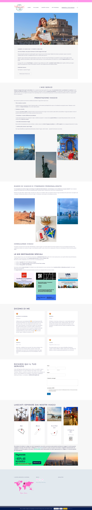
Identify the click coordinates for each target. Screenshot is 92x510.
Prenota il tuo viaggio (68, 7)
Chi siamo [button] (36, 7)
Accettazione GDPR (51, 387)
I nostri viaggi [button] (45, 7)
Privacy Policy (38, 482)
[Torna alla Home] (19, 7)
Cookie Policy (43, 482)
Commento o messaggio (51, 378)
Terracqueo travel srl (24, 73)
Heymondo (40, 447)
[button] (77, 7)
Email (48, 372)
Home (29, 7)
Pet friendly (55, 7)
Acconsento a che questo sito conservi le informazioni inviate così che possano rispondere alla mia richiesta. (63, 390)
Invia (49, 394)
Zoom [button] (24, 147)
